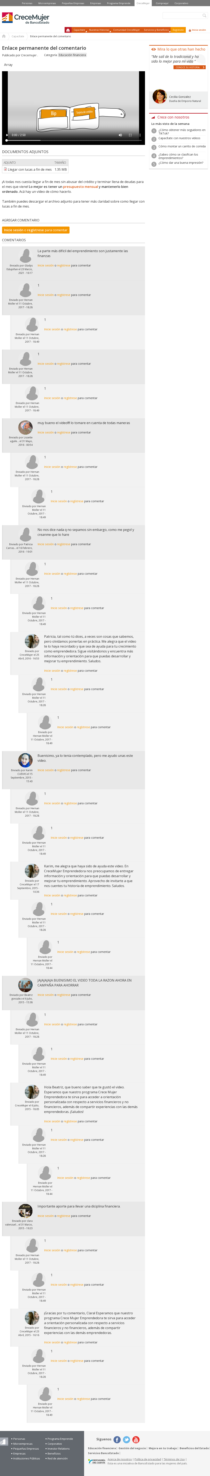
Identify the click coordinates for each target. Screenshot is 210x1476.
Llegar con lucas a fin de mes (30, 169)
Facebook (117, 1439)
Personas (27, 3)
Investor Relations (59, 1448)
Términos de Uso (174, 1459)
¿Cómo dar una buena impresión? (181, 163)
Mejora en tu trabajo (163, 1448)
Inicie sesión (13, 230)
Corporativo (181, 3)
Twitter (126, 1439)
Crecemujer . (29, 55)
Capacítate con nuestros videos (179, 138)
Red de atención (58, 1458)
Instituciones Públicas (26, 1458)
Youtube (136, 1439)
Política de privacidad (148, 1459)
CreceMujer (143, 3)
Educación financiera (72, 55)
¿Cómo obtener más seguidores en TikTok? (182, 131)
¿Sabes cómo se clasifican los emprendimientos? (178, 156)
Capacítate (18, 36)
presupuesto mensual (80, 186)
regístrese (35, 230)
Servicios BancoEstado (103, 1453)
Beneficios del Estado (194, 1448)
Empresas (95, 3)
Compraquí (162, 3)
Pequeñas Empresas (73, 3)
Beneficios (54, 1453)
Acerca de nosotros (120, 1459)
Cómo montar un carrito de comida (182, 146)
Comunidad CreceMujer (126, 29)
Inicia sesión (199, 29)
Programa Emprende (118, 3)
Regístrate (178, 29)
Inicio (68, 30)
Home (4, 36)
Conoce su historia (188, 67)
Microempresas (47, 3)
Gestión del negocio (132, 1448)
